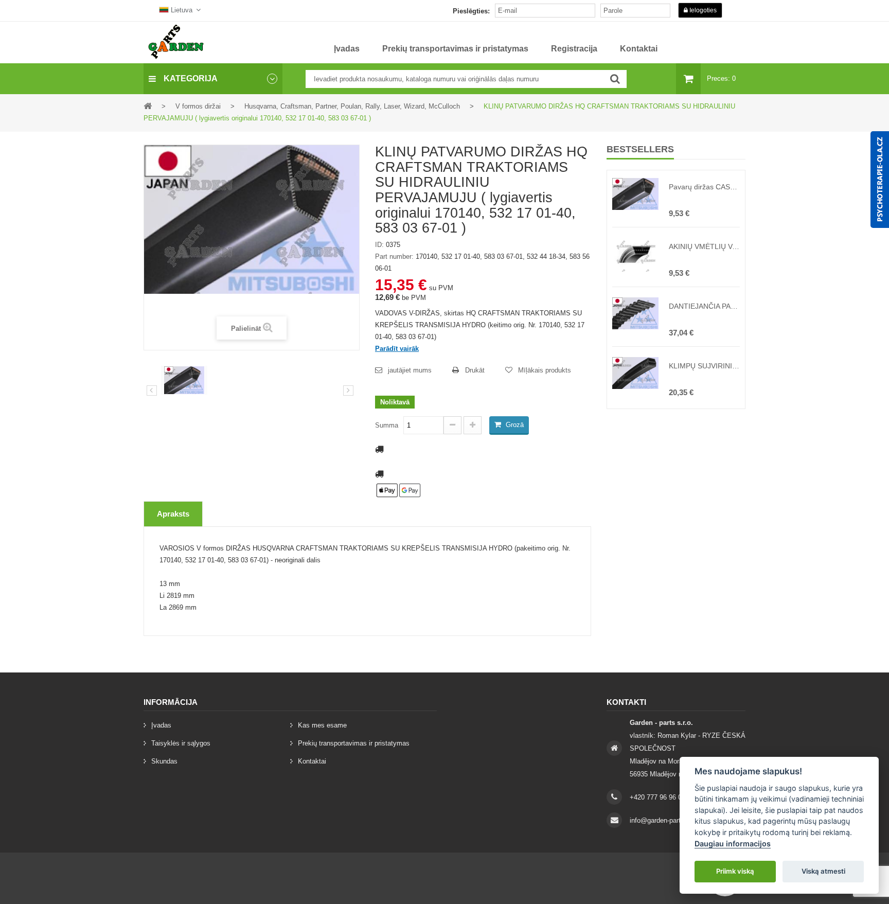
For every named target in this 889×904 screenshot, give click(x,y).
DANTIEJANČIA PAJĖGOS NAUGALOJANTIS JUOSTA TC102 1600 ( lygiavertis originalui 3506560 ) (704, 306)
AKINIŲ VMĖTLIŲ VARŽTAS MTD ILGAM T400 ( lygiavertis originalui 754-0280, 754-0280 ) (704, 246)
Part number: (394, 256)
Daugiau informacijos (733, 843)
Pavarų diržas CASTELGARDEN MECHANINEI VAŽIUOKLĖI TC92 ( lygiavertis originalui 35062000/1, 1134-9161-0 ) (704, 187)
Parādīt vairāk (397, 348)
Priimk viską (735, 871)
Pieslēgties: (471, 11)
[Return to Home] (148, 105)
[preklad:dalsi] (348, 390)
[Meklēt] (615, 79)
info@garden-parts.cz (662, 820)
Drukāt (475, 370)
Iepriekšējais (152, 390)
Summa (386, 425)
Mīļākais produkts (544, 370)
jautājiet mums (410, 370)
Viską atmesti (823, 871)
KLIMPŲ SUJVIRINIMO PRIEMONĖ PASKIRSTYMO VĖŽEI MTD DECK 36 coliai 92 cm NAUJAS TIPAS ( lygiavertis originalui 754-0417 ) (704, 366)
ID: (379, 245)
